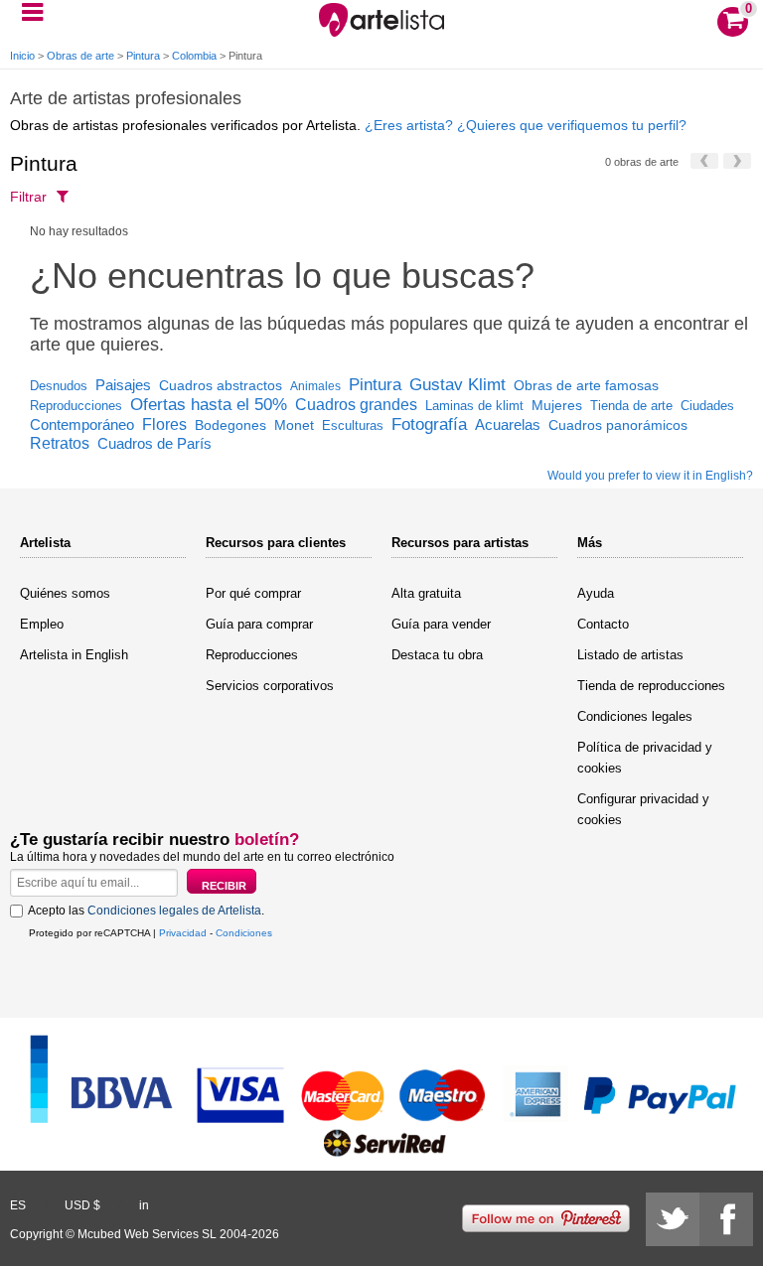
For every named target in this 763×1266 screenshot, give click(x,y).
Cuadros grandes (356, 404)
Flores (164, 424)
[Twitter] (672, 1219)
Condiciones (244, 932)
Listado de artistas (630, 654)
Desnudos (58, 385)
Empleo (42, 624)
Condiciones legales (634, 716)
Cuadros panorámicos (617, 425)
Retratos (59, 443)
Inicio (22, 56)
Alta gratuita (426, 593)
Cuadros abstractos (220, 385)
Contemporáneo (82, 424)
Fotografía (429, 424)
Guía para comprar (259, 624)
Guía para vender (441, 624)
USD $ (82, 1205)
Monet (294, 425)
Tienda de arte (631, 405)
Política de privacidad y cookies (644, 757)
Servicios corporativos (270, 685)
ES (18, 1205)
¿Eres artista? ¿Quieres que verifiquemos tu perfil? (526, 125)
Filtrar (28, 197)
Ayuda (595, 593)
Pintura (143, 56)
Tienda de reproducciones (651, 685)
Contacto (603, 624)
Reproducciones (76, 405)
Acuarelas (507, 424)
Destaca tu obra (437, 654)
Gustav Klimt (457, 384)
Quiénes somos (65, 593)
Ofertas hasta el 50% (208, 404)
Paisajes (123, 384)
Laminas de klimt (474, 405)
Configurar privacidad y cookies (643, 809)
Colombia (194, 56)
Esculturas (352, 425)
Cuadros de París (154, 443)
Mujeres (557, 405)
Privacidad (183, 932)
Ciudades (707, 405)
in (144, 1205)
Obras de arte (80, 56)
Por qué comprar (253, 593)
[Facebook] (726, 1219)
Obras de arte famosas (586, 385)
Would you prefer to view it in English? (650, 476)
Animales (315, 386)
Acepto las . (146, 910)
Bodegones (230, 425)
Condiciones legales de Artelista (174, 910)
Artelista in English (74, 654)
